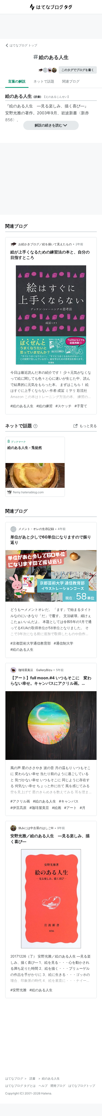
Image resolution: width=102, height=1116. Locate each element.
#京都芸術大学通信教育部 (30, 643)
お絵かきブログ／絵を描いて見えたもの (45, 244)
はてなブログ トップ (23, 45)
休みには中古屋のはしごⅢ (35, 828)
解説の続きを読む (48, 125)
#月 (82, 808)
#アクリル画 (20, 801)
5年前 (60, 670)
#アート (70, 808)
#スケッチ (63, 406)
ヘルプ (43, 1085)
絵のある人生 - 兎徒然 (24, 447)
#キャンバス (68, 801)
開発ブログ (58, 1085)
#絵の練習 (44, 406)
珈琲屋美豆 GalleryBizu (35, 670)
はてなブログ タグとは (20, 1085)
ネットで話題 (43, 81)
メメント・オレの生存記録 (36, 529)
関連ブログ (70, 81)
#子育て (81, 406)
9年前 (61, 828)
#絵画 (56, 808)
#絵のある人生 (21, 406)
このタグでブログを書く (77, 70)
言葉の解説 (17, 81)
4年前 (62, 529)
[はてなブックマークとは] (35, 425)
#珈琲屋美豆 (39, 808)
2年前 (79, 244)
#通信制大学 (63, 643)
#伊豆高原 (18, 808)
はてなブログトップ (81, 1085)
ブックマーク (16, 441)
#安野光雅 (18, 990)
